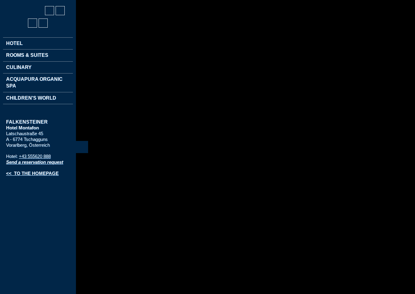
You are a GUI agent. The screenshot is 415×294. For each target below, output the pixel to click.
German (10, 3)
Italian (33, 3)
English (22, 3)
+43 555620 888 (35, 156)
